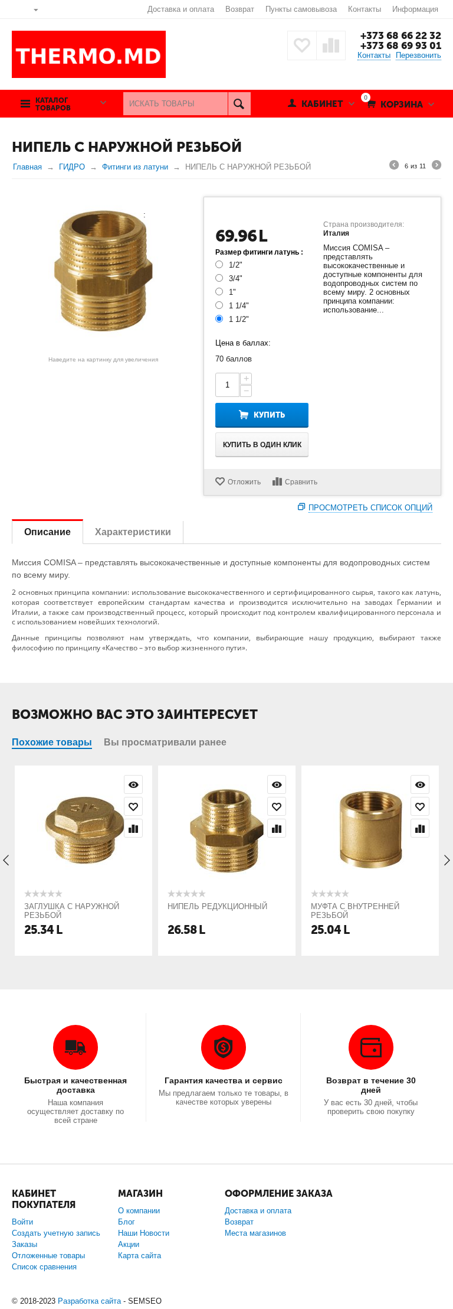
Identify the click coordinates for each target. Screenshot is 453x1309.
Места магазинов (255, 1233)
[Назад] (394, 166)
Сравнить (301, 482)
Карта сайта (139, 1255)
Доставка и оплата (180, 9)
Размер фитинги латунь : (259, 252)
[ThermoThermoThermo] (103, 271)
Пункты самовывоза (301, 9)
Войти (22, 1221)
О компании (139, 1210)
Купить (269, 415)
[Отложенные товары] (302, 45)
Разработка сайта (89, 1301)
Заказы (24, 1244)
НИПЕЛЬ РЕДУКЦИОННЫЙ (217, 906)
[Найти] (239, 103)
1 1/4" (238, 305)
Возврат (239, 9)
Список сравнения (44, 1266)
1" (232, 292)
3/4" (235, 278)
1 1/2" (238, 319)
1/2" (235, 265)
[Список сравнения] (331, 45)
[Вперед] (436, 166)
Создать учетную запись (56, 1233)
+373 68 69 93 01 (400, 45)
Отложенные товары (48, 1255)
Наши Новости (143, 1233)
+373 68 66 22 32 (400, 35)
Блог (126, 1221)
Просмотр (133, 784)
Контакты (364, 9)
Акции (128, 1244)
